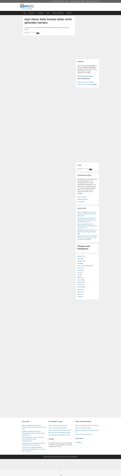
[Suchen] (37, 33)
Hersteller (79, 270)
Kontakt (66, 1)
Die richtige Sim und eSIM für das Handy (59, 435)
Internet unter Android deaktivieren (58, 428)
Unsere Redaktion (55, 1)
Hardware (69, 13)
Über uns (62, 1)
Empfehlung (80, 261)
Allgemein (79, 256)
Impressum (83, 1)
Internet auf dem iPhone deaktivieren (58, 425)
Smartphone (40, 13)
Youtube (79, 296)
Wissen (79, 294)
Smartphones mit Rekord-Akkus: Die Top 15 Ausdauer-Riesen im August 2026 (86, 231)
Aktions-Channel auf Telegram (85, 84)
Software (79, 289)
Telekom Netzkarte (82, 197)
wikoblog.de (78, 442)
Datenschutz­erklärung (91, 1)
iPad (78, 275)
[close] (61, 470)
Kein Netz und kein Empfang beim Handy (59, 432)
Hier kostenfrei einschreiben (85, 76)
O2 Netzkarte (80, 201)
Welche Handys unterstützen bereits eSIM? (60, 430)
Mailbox (79, 277)
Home (24, 13)
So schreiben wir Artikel (74, 1)
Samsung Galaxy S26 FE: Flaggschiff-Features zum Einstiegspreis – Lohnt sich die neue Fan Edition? (87, 237)
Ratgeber (79, 282)
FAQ (48, 13)
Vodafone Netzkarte (82, 199)
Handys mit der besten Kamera (83, 434)
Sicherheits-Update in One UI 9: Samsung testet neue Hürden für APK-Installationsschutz (87, 225)
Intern (78, 272)
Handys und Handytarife (57, 13)
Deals (78, 258)
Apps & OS (31, 13)
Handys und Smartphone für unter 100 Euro (86, 425)
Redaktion (80, 284)
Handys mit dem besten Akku (83, 428)
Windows (79, 291)
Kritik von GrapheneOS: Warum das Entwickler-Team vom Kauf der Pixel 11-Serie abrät (86, 214)
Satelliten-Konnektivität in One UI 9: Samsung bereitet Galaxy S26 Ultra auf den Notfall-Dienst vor (86, 220)
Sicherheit (80, 287)
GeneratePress (74, 456)
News (98, 1)
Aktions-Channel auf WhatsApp (85, 82)
